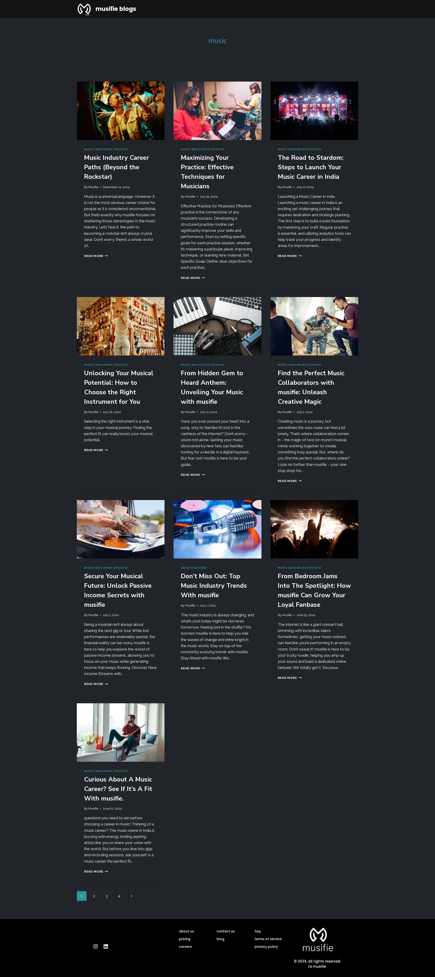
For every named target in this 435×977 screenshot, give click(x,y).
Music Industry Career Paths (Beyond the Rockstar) (116, 167)
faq (258, 931)
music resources (98, 149)
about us (186, 931)
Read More (96, 256)
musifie (121, 149)
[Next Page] (131, 896)
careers (185, 946)
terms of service (268, 939)
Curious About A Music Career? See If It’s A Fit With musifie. (118, 789)
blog (220, 939)
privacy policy (266, 946)
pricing (184, 939)
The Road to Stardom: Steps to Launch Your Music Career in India (310, 167)
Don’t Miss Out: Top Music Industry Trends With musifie (214, 586)
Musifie (93, 187)
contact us (226, 931)
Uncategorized (194, 567)
